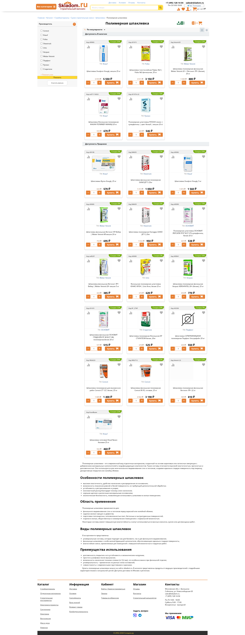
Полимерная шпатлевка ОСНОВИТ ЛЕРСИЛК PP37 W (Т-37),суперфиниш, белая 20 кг (188, 233)
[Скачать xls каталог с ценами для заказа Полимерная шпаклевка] (184, 23)
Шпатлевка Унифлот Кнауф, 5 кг (188, 181)
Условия (122, 2)
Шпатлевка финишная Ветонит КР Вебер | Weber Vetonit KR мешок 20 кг (103, 233)
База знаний (74, 602)
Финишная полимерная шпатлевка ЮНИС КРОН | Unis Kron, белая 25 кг (146, 285)
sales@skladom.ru (195, 2)
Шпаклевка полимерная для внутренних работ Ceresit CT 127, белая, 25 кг (103, 389)
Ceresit (46, 31)
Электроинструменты (49, 605)
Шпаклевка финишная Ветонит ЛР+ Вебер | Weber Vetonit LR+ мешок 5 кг (103, 285)
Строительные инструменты (46, 599)
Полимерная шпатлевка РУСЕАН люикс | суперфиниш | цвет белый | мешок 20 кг (145, 123)
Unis (45, 48)
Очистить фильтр (57, 83)
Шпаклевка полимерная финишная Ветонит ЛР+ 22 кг (188, 389)
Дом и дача (45, 623)
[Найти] (160, 7)
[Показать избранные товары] (183, 9)
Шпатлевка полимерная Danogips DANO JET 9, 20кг (145, 233)
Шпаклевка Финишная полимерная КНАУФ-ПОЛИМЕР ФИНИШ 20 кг (103, 123)
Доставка (112, 2)
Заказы (104, 593)
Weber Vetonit (48, 56)
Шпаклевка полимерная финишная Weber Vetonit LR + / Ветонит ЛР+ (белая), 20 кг (188, 71)
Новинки (44, 627)
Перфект (46, 60)
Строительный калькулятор (144, 598)
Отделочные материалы (50, 593)
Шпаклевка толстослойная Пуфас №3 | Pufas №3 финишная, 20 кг (145, 71)
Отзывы (131, 2)
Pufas (45, 39)
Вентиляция (45, 618)
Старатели (47, 69)
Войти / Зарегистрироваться (113, 589)
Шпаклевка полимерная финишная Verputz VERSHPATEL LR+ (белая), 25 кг (188, 285)
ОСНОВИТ (189, 226)
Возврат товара (75, 607)
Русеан (46, 65)
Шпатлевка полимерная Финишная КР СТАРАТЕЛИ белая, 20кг (145, 337)
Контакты (141, 2)
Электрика (44, 614)
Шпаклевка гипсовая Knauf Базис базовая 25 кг (103, 441)
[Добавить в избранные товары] (119, 46)
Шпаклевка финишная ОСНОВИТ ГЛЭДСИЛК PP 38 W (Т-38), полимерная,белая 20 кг (104, 337)
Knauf (45, 35)
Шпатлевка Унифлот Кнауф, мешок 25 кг (103, 71)
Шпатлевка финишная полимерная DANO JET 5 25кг (146, 181)
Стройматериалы (47, 589)
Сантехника (45, 609)
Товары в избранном (110, 598)
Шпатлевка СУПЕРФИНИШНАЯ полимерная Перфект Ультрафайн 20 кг (188, 337)
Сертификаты (75, 598)
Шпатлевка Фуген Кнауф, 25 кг (103, 181)
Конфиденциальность (78, 611)
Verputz (46, 52)
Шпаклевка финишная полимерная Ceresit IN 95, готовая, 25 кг (146, 389)
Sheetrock (47, 43)
